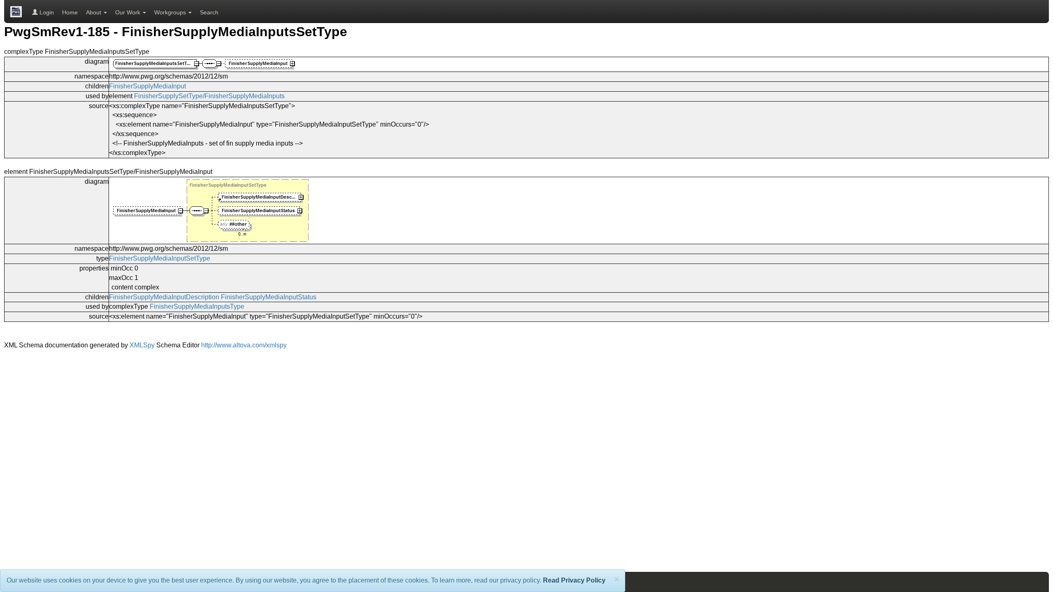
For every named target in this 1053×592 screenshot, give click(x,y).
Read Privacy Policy (574, 580)
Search (209, 12)
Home (70, 12)
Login (46, 12)
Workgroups (171, 12)
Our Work (128, 12)
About (94, 12)
